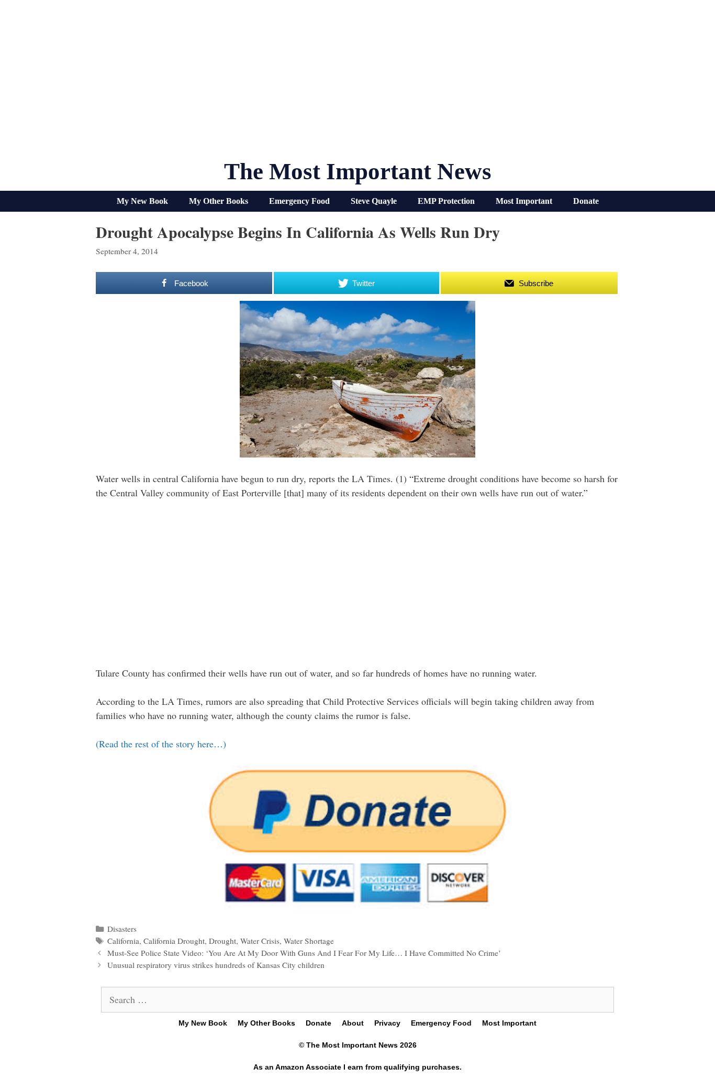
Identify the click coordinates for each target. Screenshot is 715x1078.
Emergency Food (299, 201)
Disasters (122, 928)
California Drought (174, 940)
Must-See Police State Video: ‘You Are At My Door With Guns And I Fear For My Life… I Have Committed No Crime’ (304, 953)
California (123, 940)
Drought (222, 940)
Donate (586, 201)
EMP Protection (446, 201)
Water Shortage (309, 940)
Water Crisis (260, 940)
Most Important (524, 201)
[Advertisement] (357, 83)
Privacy (387, 1023)
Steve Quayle (374, 201)
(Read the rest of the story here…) (161, 743)
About (353, 1023)
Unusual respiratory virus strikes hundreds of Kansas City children (216, 965)
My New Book (142, 201)
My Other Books (218, 201)
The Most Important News (357, 171)
